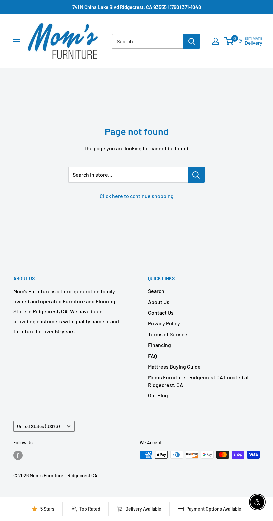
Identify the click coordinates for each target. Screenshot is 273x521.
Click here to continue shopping (137, 196)
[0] (229, 41)
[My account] (215, 41)
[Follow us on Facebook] (18, 455)
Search (156, 291)
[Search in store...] (196, 175)
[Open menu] (16, 41)
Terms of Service (167, 334)
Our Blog (158, 395)
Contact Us (161, 312)
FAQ (152, 356)
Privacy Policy (164, 323)
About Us (158, 302)
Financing (159, 345)
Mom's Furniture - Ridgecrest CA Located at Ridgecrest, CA (198, 381)
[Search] (191, 41)
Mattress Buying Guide (174, 366)
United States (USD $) (38, 426)
